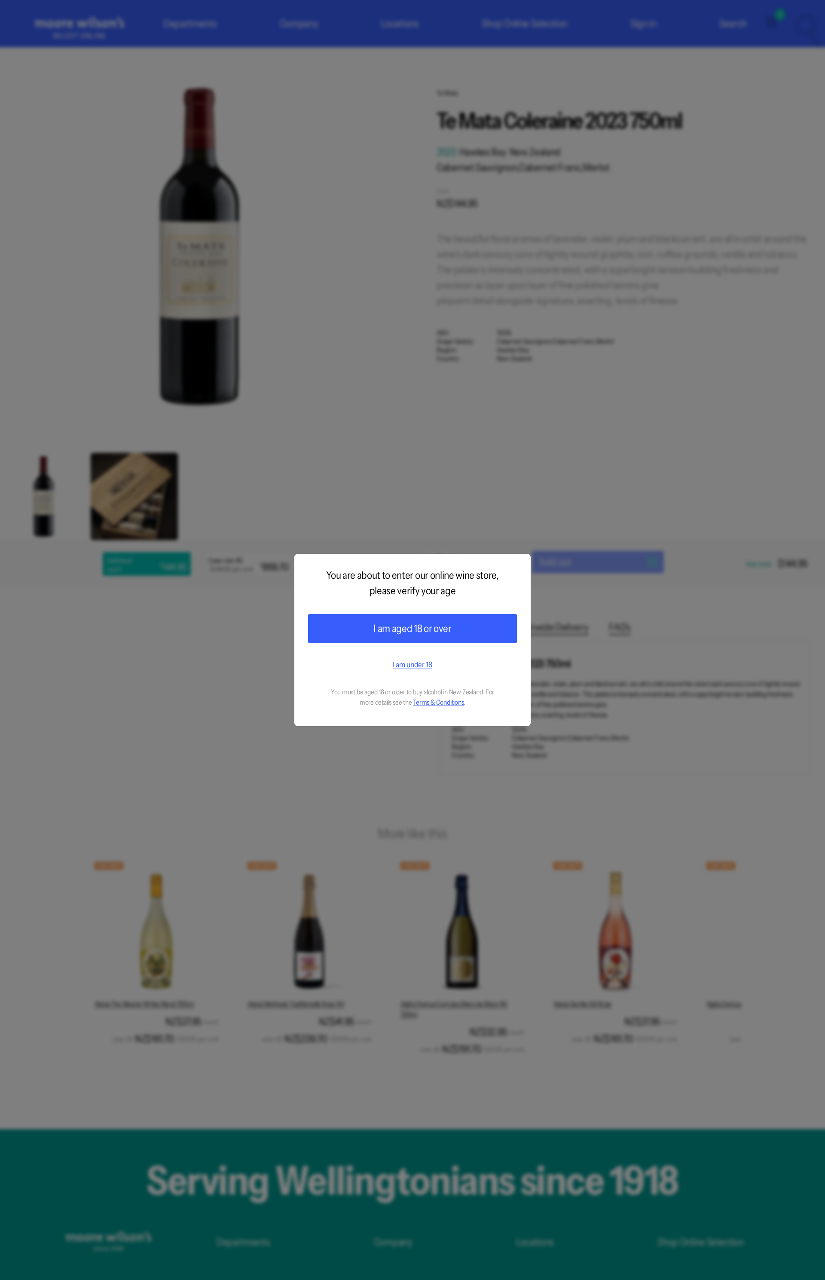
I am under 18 (412, 664)
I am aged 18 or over (412, 628)
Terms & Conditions (438, 702)
